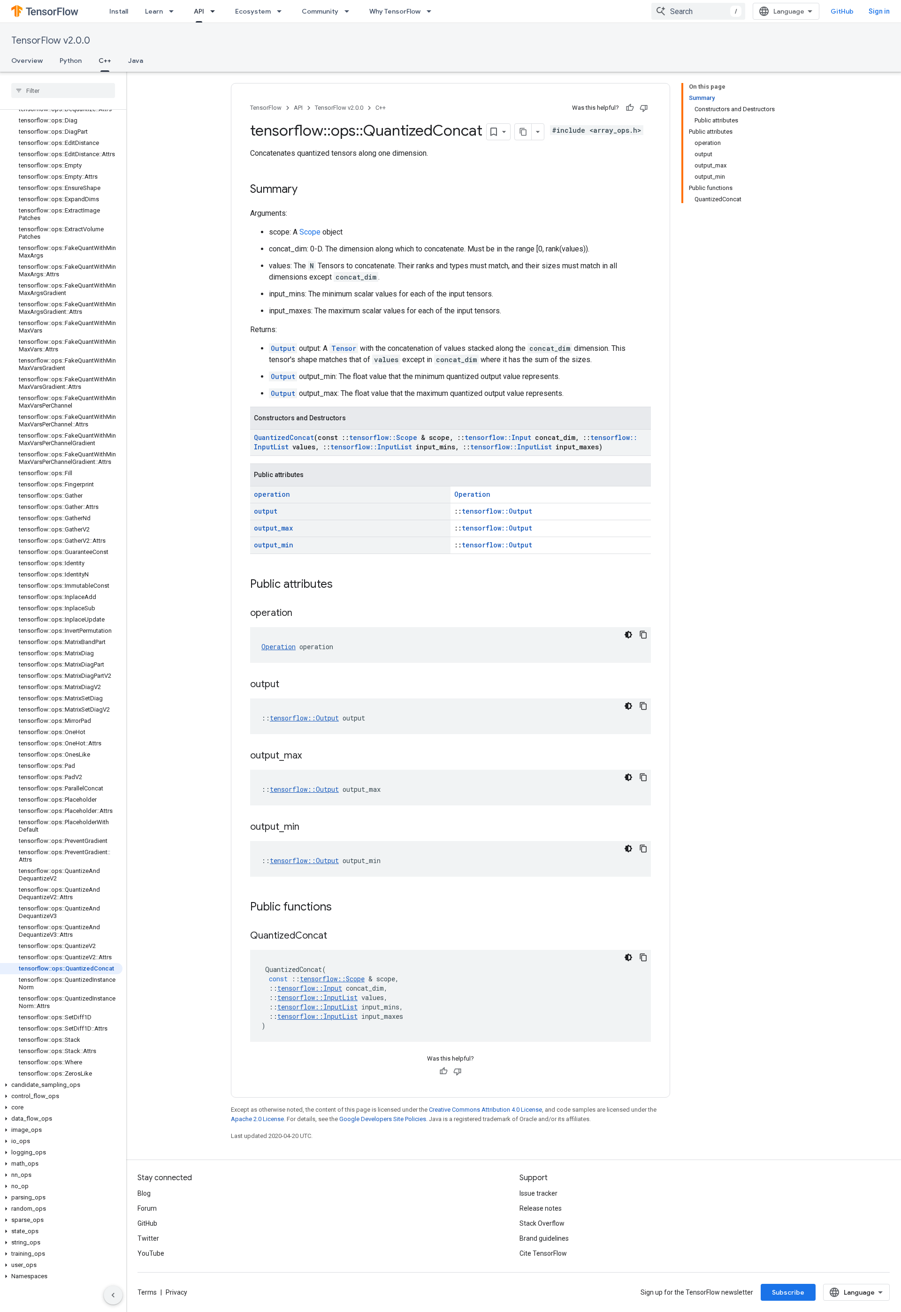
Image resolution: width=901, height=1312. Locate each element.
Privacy (176, 1292)
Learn (154, 11)
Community (320, 11)
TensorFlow (266, 107)
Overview (27, 60)
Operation (472, 494)
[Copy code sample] (643, 634)
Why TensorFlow (394, 11)
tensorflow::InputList (371, 446)
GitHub (842, 11)
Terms (147, 1292)
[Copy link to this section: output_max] (311, 756)
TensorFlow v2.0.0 (50, 40)
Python (71, 60)
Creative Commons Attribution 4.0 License (485, 1109)
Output (283, 348)
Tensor (343, 348)
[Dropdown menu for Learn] (174, 11)
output (265, 511)
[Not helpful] (644, 108)
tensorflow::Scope (383, 437)
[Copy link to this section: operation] (301, 613)
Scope (310, 232)
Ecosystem (253, 11)
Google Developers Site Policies (382, 1118)
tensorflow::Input (498, 437)
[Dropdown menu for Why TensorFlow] (431, 11)
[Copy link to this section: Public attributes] (342, 585)
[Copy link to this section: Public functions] (341, 907)
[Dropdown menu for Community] (349, 11)
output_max (273, 527)
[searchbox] (63, 90)
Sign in (879, 11)
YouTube (150, 1253)
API (199, 11)
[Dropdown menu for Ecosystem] (282, 11)
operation (272, 494)
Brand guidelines (544, 1238)
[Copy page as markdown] (523, 132)
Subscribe (788, 1292)
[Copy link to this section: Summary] (307, 190)
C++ (105, 60)
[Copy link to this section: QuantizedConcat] (336, 936)
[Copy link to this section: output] (288, 684)
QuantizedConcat (284, 437)
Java (135, 60)
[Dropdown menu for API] (215, 11)
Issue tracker (538, 1193)
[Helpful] (630, 108)
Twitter (148, 1238)
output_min (273, 544)
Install (118, 11)
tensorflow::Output (497, 511)
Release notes (540, 1208)
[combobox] (698, 11)
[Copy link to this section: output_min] (308, 827)
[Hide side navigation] (113, 1295)
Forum (147, 1208)
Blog (144, 1193)
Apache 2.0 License (257, 1118)
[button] (61, 1085)
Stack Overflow (542, 1223)
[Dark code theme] (628, 634)
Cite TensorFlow (543, 1253)
